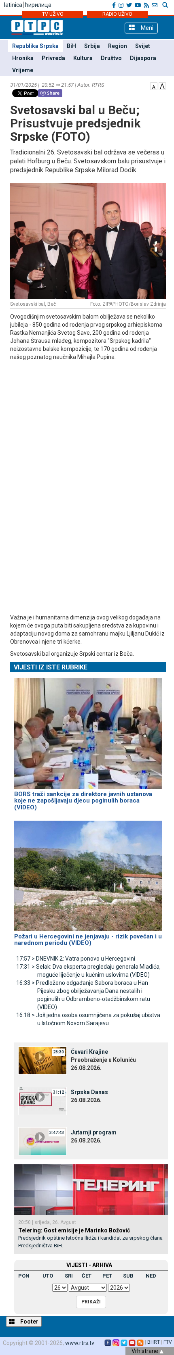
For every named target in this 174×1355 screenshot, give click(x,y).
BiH (71, 46)
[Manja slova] (153, 85)
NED (151, 1276)
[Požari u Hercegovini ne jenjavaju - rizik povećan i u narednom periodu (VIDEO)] (88, 872)
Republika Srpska (35, 46)
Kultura (83, 58)
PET (107, 1276)
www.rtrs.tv (79, 1343)
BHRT (153, 1342)
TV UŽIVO (53, 14)
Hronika (23, 58)
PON (24, 1276)
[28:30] (42, 1060)
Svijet (142, 46)
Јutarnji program (94, 1132)
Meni (146, 27)
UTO (47, 1276)
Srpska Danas (89, 1092)
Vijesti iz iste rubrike (50, 667)
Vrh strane (145, 1351)
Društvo (111, 58)
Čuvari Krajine (89, 1052)
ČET (86, 1276)
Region (117, 46)
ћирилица (38, 5)
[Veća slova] (162, 85)
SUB (128, 1276)
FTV (167, 1342)
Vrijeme (22, 70)
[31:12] (42, 1100)
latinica (13, 5)
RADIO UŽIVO (117, 14)
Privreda (53, 58)
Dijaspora (143, 58)
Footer (28, 1321)
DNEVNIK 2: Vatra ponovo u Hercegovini (75, 958)
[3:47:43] (42, 1140)
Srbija (92, 46)
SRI (69, 1276)
